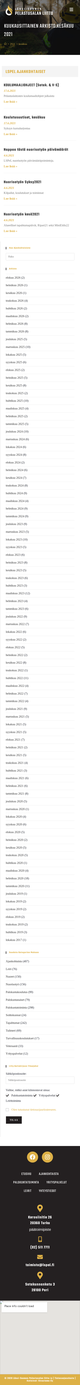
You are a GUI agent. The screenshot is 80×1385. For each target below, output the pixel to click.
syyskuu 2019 (14, 909)
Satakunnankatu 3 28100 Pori (40, 1287)
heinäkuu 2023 (14, 562)
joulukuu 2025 (14, 339)
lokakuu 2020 (14, 816)
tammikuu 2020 (15, 886)
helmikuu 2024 (14, 508)
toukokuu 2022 (15, 670)
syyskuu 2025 (14, 362)
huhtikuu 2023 (14, 585)
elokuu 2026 (13, 277)
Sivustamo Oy (45, 1381)
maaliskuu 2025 (15, 408)
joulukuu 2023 (14, 524)
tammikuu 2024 (15, 516)
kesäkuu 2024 (14, 477)
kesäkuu (23, 44)
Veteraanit (11, 1046)
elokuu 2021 (13, 739)
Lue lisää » (10, 101)
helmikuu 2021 (14, 785)
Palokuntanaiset (15, 999)
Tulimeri (11, 1030)
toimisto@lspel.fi (40, 1265)
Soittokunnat (13, 1015)
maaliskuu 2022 (15, 685)
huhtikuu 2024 (14, 493)
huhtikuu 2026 (14, 308)
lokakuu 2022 (14, 631)
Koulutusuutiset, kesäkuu (24, 117)
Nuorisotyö (12, 984)
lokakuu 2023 (14, 539)
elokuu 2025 (13, 369)
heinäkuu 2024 (14, 470)
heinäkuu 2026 (14, 285)
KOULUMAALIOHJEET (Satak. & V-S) (31, 85)
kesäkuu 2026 (14, 292)
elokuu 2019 (13, 916)
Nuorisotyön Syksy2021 (22, 182)
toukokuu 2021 (15, 762)
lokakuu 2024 (14, 447)
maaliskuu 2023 (15, 593)
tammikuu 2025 (15, 423)
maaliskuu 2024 (15, 501)
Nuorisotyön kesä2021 (21, 214)
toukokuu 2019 (15, 924)
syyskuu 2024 (14, 454)
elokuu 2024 (13, 462)
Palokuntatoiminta (16, 1007)
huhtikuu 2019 (14, 932)
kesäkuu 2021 (14, 755)
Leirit (27, 1191)
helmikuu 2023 (14, 601)
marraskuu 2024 (15, 439)
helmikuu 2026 (14, 323)
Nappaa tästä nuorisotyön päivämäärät (36, 150)
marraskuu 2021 (15, 716)
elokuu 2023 (13, 554)
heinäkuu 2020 (14, 839)
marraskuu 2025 (15, 346)
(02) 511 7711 (40, 1247)
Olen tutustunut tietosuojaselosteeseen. (33, 1109)
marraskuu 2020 (15, 809)
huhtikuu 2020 (14, 862)
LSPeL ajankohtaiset (26, 72)
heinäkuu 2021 (14, 747)
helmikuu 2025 (14, 416)
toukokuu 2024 (15, 485)
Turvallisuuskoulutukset (20, 1038)
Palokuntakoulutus (17, 992)
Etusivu (26, 1174)
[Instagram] (47, 1157)
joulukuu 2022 (14, 616)
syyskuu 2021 (14, 732)
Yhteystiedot (47, 1191)
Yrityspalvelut (14, 1053)
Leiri (8, 969)
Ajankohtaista (14, 961)
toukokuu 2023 (15, 578)
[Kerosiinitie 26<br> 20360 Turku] (40, 1208)
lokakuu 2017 (14, 939)
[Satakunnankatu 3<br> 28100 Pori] (40, 1275)
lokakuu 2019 (14, 901)
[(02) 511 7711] (40, 1239)
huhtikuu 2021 (14, 770)
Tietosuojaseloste (64, 1378)
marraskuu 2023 (15, 531)
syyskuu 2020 (14, 824)
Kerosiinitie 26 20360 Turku (40, 1220)
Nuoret (10, 976)
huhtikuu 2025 (14, 400)
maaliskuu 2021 (15, 778)
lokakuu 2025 (14, 354)
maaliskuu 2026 (15, 316)
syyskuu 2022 (14, 639)
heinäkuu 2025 (14, 377)
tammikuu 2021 (15, 793)
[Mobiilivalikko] (71, 10)
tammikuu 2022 (15, 701)
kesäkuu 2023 (14, 570)
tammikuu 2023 (15, 608)
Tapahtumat (13, 1022)
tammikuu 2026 (15, 331)
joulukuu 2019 (14, 893)
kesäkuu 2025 (14, 385)
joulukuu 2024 (14, 431)
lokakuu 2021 (14, 724)
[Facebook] (32, 1157)
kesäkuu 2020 (14, 847)
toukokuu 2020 (15, 855)
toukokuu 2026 (15, 300)
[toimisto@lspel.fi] (40, 1257)
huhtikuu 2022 (14, 678)
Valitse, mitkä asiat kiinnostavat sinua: (28, 1090)
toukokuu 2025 (15, 393)
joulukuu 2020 (14, 801)
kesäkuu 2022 (14, 662)
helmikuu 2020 (14, 878)
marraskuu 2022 (15, 624)
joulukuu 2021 (14, 708)
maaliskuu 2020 (15, 870)
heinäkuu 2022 (14, 655)
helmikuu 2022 (14, 693)
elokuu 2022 (13, 647)
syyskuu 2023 (14, 547)
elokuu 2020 (13, 832)
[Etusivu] (5, 44)
